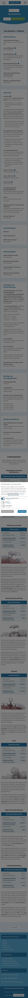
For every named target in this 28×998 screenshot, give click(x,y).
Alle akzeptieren (22, 511)
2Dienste (8, 503)
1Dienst (8, 499)
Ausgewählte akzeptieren (7, 511)
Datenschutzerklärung (13, 494)
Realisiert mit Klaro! (22, 514)
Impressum (21, 494)
